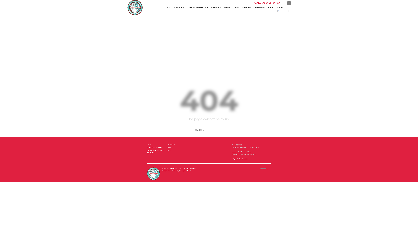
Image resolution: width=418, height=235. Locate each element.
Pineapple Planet (185, 171)
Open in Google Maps (240, 159)
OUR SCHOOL (171, 145)
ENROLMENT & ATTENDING (155, 150)
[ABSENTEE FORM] (269, 14)
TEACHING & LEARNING (154, 148)
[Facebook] (283, 3)
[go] (222, 130)
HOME (149, 145)
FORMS (169, 148)
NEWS (168, 150)
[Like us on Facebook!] (269, 168)
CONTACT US (151, 153)
